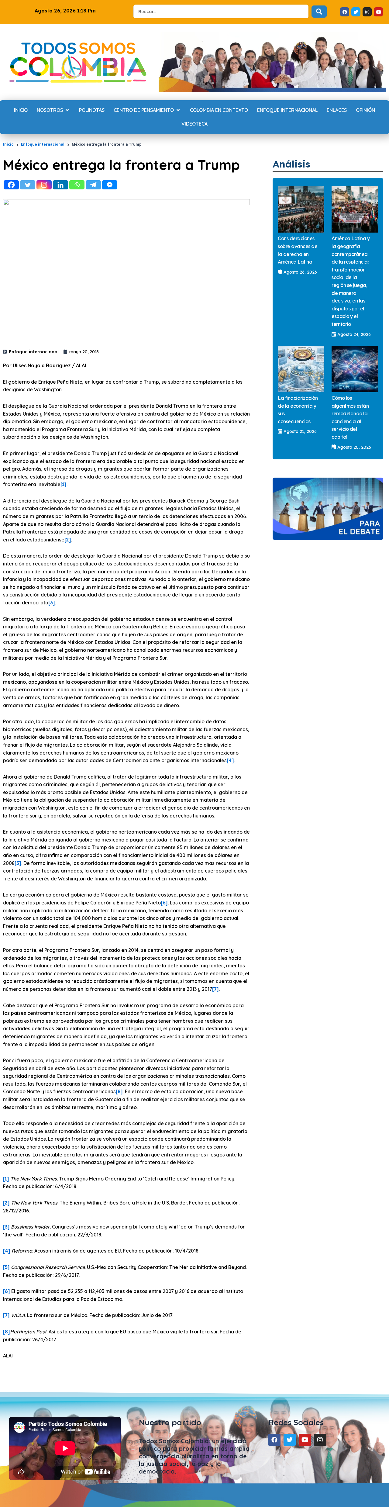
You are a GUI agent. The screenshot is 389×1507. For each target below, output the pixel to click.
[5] (18, 863)
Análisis (291, 164)
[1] (63, 484)
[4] (230, 760)
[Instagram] (44, 184)
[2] (67, 540)
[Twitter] (27, 184)
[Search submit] (319, 11)
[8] (119, 1091)
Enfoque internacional (42, 144)
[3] (51, 603)
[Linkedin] (60, 184)
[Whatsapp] (76, 184)
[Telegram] (93, 184)
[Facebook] (11, 184)
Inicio (8, 144)
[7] (215, 989)
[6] (164, 903)
